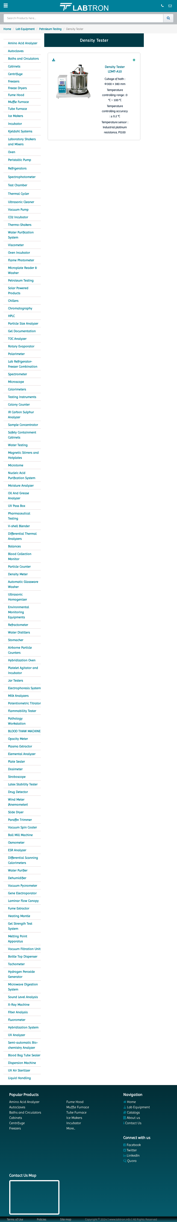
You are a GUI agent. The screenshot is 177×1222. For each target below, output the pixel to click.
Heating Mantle (19, 916)
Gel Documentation (22, 331)
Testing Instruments (22, 397)
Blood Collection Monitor (19, 556)
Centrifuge (15, 74)
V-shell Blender (19, 526)
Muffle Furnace (18, 102)
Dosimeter (15, 769)
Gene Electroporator (22, 893)
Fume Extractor (18, 908)
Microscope (16, 381)
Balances (14, 546)
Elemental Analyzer (21, 754)
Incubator (15, 123)
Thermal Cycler (18, 193)
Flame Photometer (21, 260)
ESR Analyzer (17, 850)
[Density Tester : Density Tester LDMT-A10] (73, 81)
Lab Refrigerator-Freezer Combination (22, 364)
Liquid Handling (19, 1078)
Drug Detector (18, 792)
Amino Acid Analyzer (22, 43)
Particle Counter (19, 566)
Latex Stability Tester (23, 784)
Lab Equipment (25, 29)
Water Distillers (19, 632)
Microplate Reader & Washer (22, 270)
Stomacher (15, 640)
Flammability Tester (22, 711)
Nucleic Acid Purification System (21, 475)
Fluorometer (16, 1020)
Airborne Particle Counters (20, 650)
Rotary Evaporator (21, 346)
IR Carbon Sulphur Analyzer (21, 414)
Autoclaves (16, 51)
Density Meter (18, 574)
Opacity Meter (18, 738)
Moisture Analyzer (21, 485)
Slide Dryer (16, 812)
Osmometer (16, 842)
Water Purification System (21, 234)
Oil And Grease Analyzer (18, 495)
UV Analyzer (16, 1035)
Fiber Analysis (18, 1012)
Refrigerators (17, 168)
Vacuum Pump (18, 209)
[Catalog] (53, 60)
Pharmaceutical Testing (19, 515)
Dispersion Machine (22, 1063)
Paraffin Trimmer (20, 819)
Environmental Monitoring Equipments (18, 612)
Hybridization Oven (21, 660)
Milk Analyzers (18, 695)
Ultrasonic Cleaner (21, 202)
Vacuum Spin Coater (22, 827)
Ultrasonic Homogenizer (17, 596)
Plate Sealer (16, 761)
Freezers (13, 81)
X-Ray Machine (19, 1004)
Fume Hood (16, 95)
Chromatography (20, 308)
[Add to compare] (134, 60)
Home (7, 29)
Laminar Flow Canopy (23, 901)
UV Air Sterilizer (19, 1070)
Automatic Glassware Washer (23, 584)
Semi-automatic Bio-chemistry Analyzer (23, 1045)
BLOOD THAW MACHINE (24, 731)
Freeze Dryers (17, 88)
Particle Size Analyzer (23, 323)
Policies (41, 1219)
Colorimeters (17, 389)
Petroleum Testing (50, 29)
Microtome (15, 465)
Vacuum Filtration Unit (24, 949)
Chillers (13, 300)
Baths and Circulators (23, 58)
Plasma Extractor (20, 746)
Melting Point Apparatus (17, 938)
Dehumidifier (17, 878)
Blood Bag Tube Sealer (24, 1055)
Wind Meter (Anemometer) (18, 802)
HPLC (11, 316)
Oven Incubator (19, 252)
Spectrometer (17, 374)
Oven (11, 152)
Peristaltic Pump (19, 160)
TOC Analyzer (17, 338)
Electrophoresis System (24, 688)
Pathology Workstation (17, 721)
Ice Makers (15, 116)
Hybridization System (23, 1027)
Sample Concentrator (23, 425)
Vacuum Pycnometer (22, 885)
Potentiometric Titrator (24, 703)
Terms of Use (15, 1219)
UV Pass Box (16, 506)
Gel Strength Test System (20, 926)
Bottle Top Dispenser (22, 956)
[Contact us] (162, 6)
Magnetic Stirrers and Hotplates (23, 455)
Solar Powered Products (18, 290)
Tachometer (16, 964)
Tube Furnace (17, 108)
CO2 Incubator (18, 217)
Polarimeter (16, 354)
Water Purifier (17, 870)
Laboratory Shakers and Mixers (22, 141)
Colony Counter (19, 404)
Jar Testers (15, 680)
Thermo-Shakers (19, 224)
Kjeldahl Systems (20, 131)
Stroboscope (17, 776)
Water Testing (18, 445)
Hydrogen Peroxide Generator (21, 974)
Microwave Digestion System (23, 986)
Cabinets (14, 66)
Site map (65, 1219)
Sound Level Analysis (23, 997)
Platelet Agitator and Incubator (23, 670)
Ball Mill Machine (20, 835)
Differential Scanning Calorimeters (23, 860)
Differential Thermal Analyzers (22, 536)
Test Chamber (17, 185)
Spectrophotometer (21, 177)
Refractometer (18, 625)
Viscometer (16, 245)
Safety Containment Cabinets (22, 434)
